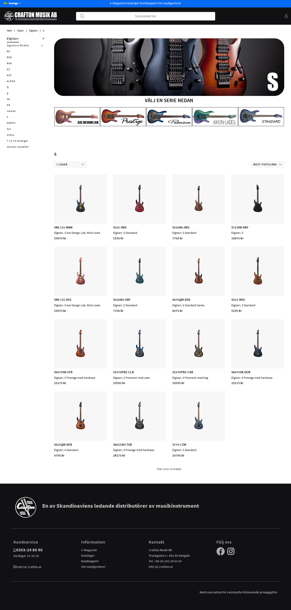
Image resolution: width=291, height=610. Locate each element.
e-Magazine (117, 3)
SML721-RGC (63, 300)
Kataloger (132, 3)
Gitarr (20, 30)
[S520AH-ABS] (198, 211)
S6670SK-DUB (240, 372)
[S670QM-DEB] (198, 284)
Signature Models (18, 45)
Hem (9, 30)
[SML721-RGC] (80, 284)
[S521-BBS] (139, 211)
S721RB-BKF (240, 227)
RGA (9, 63)
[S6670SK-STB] (80, 356)
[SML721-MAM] (80, 211)
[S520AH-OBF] (139, 284)
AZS (9, 75)
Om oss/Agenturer (169, 3)
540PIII (11, 123)
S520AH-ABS (180, 227)
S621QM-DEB (63, 444)
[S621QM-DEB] (80, 428)
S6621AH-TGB (122, 444)
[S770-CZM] (198, 428)
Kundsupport (148, 3)
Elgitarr (33, 30)
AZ (8, 69)
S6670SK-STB (63, 372)
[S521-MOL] (258, 284)
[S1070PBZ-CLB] (139, 356)
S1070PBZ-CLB (123, 372)
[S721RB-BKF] (257, 211)
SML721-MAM (63, 227)
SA (8, 99)
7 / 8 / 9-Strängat (17, 141)
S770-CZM (179, 444)
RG (8, 51)
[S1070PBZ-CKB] (198, 356)
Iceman (11, 111)
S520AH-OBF (122, 300)
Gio (9, 129)
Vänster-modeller (18, 147)
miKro (10, 135)
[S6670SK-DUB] (258, 356)
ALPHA (11, 81)
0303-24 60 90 (29, 550)
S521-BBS (120, 227)
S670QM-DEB (181, 300)
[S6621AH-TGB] (139, 428)
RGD (9, 57)
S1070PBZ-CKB (182, 372)
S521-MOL (238, 300)
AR (8, 105)
